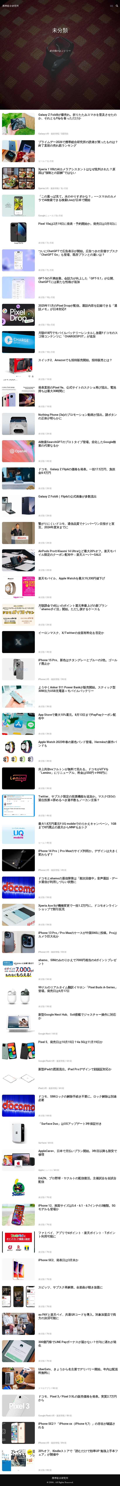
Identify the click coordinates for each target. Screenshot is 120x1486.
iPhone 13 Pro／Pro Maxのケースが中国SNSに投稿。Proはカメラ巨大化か (77, 934)
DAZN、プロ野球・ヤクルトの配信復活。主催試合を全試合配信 (77, 1179)
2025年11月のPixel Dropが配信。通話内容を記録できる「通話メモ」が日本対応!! (77, 307)
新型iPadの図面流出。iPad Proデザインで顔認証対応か (75, 1069)
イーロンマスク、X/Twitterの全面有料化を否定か (71, 633)
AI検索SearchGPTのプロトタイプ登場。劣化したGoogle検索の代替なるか (77, 443)
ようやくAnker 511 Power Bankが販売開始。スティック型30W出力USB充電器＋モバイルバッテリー (76, 689)
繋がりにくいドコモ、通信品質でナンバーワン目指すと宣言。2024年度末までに (76, 525)
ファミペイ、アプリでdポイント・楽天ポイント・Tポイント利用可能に (76, 1234)
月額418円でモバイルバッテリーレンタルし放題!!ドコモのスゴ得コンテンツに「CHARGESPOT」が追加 (78, 334)
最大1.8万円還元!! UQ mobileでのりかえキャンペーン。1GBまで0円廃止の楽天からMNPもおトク (77, 825)
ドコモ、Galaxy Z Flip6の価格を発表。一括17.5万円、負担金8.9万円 (76, 471)
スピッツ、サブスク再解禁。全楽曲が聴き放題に (70, 1287)
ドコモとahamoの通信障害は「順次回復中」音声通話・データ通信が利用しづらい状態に (78, 880)
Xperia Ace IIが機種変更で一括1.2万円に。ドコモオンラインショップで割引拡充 (78, 907)
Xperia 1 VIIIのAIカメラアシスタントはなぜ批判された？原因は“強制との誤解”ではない (76, 171)
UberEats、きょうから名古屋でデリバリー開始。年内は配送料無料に (78, 1371)
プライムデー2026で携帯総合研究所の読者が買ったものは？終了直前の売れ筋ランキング (78, 143)
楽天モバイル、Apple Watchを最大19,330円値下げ (71, 578)
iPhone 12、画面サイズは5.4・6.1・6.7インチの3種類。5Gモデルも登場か (76, 1207)
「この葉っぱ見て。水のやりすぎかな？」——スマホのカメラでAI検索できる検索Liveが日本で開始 (77, 198)
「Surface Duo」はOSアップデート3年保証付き (70, 1123)
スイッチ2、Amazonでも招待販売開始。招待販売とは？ (75, 360)
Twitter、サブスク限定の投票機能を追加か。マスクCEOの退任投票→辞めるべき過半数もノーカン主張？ (76, 798)
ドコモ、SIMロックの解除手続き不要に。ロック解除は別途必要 (77, 1098)
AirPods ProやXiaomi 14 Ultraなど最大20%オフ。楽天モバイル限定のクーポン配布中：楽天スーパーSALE (77, 552)
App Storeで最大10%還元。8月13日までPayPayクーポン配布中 (77, 716)
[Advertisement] (60, 80)
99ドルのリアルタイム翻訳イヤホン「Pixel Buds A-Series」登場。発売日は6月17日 (78, 989)
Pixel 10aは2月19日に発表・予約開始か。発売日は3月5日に (77, 223)
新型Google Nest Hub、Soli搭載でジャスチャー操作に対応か (77, 1016)
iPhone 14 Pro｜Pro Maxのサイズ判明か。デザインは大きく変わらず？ (78, 852)
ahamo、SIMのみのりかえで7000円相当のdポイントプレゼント (77, 961)
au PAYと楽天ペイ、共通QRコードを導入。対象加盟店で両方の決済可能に (77, 1316)
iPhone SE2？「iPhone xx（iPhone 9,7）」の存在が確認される (76, 1425)
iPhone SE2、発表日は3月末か (58, 1260)
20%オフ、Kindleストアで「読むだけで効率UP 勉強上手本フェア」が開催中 (78, 1452)
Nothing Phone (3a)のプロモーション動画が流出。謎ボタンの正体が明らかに (77, 416)
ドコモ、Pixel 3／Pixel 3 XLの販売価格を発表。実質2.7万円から (77, 1398)
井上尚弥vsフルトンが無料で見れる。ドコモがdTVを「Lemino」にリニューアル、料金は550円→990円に (73, 771)
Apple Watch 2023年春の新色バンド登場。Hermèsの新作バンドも (77, 743)
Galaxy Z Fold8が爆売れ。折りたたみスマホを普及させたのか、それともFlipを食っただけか (77, 116)
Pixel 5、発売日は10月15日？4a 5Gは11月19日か (70, 1042)
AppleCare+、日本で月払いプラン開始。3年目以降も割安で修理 (77, 1152)
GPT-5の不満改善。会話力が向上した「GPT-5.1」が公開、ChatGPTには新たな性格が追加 (77, 280)
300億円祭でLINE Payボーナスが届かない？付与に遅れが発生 (77, 1343)
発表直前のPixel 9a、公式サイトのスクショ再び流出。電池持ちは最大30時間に (77, 389)
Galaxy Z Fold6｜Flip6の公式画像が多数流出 (67, 496)
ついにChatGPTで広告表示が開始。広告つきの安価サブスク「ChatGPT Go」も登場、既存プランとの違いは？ (78, 252)
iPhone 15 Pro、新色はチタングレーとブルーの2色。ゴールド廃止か (77, 661)
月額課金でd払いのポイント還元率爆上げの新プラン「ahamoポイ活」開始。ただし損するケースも (72, 607)
